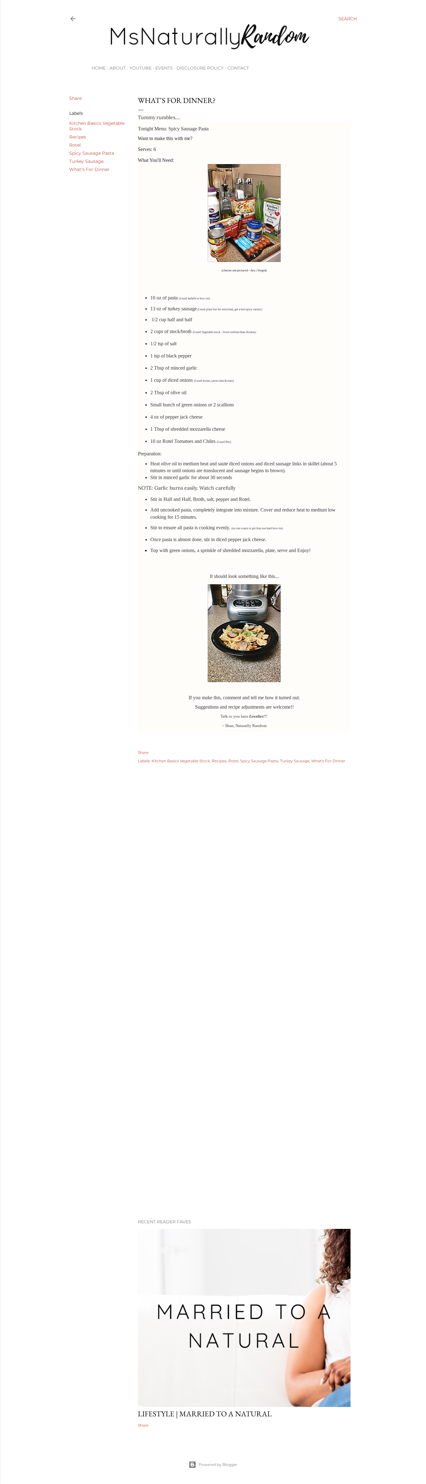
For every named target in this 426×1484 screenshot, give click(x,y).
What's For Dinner (89, 169)
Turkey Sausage (86, 161)
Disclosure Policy (200, 68)
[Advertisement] (244, 1159)
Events (164, 68)
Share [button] (75, 98)
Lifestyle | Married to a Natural (205, 1414)
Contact (238, 68)
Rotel (75, 145)
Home (99, 68)
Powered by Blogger (218, 1464)
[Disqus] (244, 859)
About (117, 68)
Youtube (140, 68)
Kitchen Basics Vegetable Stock (181, 761)
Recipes (77, 137)
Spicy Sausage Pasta (91, 153)
